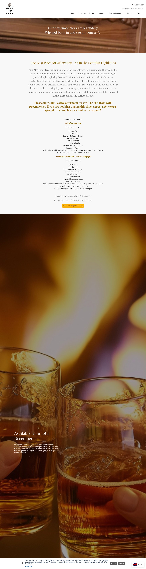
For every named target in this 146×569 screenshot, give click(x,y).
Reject (121, 563)
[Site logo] (9, 9)
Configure (28, 566)
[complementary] (138, 564)
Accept (113, 563)
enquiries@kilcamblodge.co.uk (133, 8)
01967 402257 (139, 5)
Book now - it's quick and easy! (73, 206)
